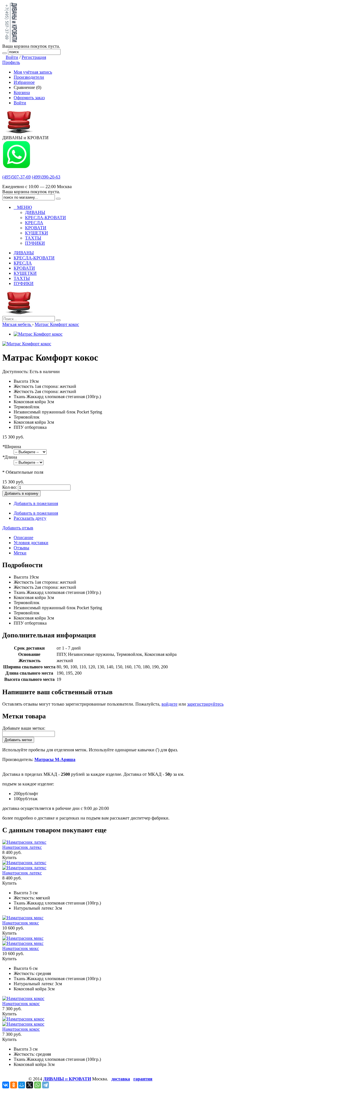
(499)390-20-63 (46, 176)
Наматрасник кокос (21, 1003)
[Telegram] (45, 1085)
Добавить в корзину (21, 493)
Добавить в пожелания (36, 503)
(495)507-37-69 (16, 176)
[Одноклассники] (13, 1085)
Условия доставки (31, 542)
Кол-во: (9, 487)
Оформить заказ (29, 97)
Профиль (11, 62)
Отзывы (21, 547)
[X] (29, 1085)
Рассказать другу (30, 518)
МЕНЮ (23, 207)
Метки (20, 552)
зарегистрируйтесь (205, 704)
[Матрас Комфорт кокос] (38, 334)
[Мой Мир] (21, 1085)
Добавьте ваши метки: (23, 728)
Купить (9, 857)
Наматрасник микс (20, 922)
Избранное (24, 82)
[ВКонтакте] (5, 1085)
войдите (169, 704)
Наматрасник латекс (22, 847)
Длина (9, 457)
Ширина (11, 446)
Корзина (22, 92)
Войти (12, 57)
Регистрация (34, 57)
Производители (29, 77)
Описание (23, 537)
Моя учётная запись (33, 72)
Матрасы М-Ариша (54, 759)
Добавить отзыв (17, 527)
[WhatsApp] (37, 1085)
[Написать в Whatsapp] (16, 167)
